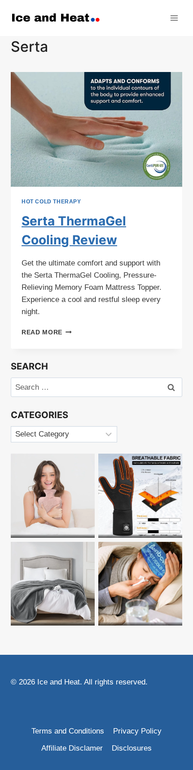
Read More (47, 332)
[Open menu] (174, 18)
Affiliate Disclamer (72, 748)
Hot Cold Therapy (51, 201)
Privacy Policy (137, 731)
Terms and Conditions (67, 731)
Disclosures (132, 748)
